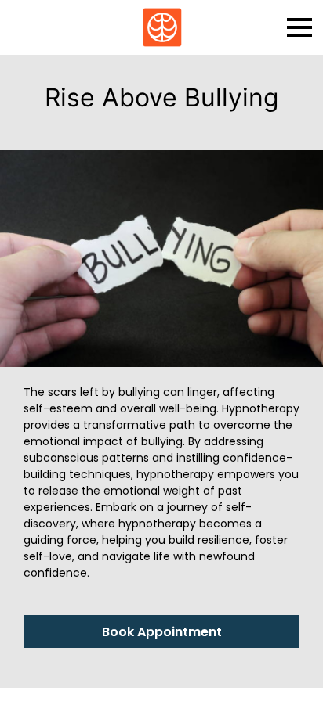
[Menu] (299, 27)
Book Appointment (162, 632)
